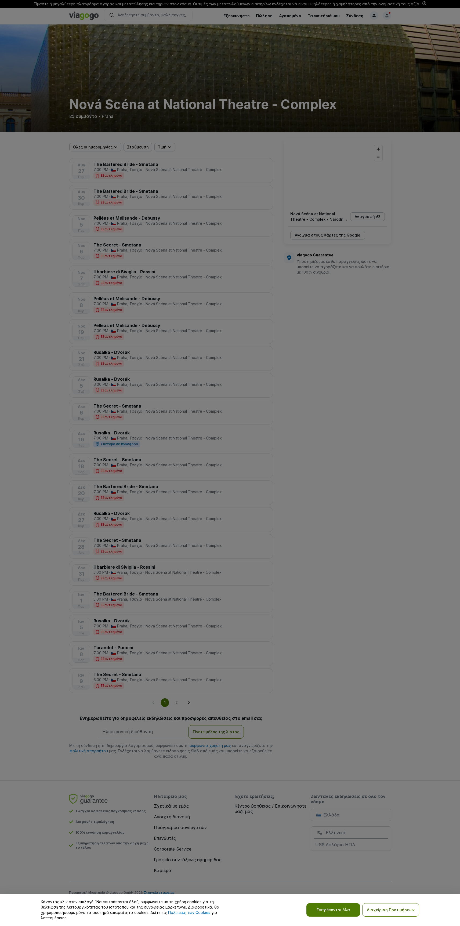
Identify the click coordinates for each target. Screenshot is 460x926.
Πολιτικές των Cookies (189, 912)
